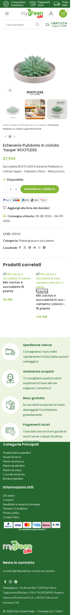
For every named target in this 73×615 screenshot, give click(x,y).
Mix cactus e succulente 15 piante (13, 286)
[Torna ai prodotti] (10, 136)
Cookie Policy (11, 517)
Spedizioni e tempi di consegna (21, 504)
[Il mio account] (51, 13)
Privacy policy (11, 512)
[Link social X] (24, 247)
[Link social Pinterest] (29, 247)
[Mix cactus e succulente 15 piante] (18, 276)
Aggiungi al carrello (39, 189)
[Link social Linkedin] (34, 247)
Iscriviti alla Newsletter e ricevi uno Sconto (29, 570)
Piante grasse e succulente (32, 124)
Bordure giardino (13, 478)
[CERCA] (37, 24)
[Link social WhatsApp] (39, 247)
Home (6, 124)
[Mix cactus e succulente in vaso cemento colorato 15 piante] (51, 280)
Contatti (8, 499)
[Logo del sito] (32, 13)
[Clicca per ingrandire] (10, 90)
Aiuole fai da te (12, 456)
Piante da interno (13, 461)
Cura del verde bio (14, 474)
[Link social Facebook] (20, 247)
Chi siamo (9, 495)
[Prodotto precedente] (5, 136)
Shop (14, 124)
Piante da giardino (14, 465)
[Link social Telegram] (44, 247)
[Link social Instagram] (10, 582)
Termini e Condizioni (15, 508)
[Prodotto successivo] (14, 136)
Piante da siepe (12, 470)
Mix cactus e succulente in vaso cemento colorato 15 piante (51, 302)
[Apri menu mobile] (7, 13)
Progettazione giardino (17, 452)
